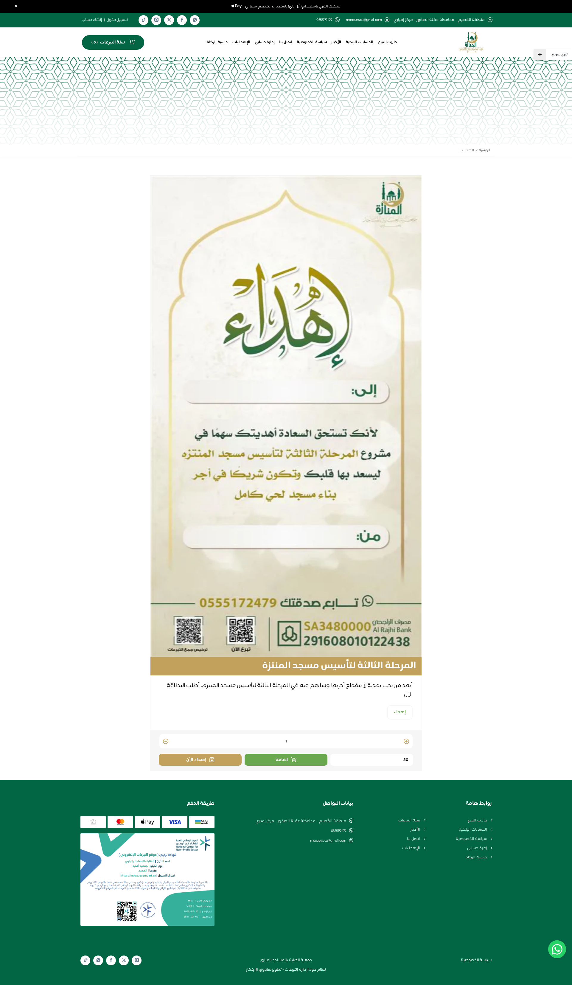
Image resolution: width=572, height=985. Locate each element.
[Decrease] (165, 741)
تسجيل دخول (117, 20)
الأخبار (336, 42)
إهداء (400, 712)
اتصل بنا (285, 42)
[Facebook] (182, 20)
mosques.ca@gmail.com (364, 20)
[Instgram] (156, 20)
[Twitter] (169, 20)
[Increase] (406, 741)
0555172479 (338, 831)
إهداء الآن (196, 760)
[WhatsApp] (195, 20)
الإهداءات (241, 42)
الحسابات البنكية (359, 42)
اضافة (282, 760)
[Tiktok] (143, 20)
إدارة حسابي (265, 42)
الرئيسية (484, 150)
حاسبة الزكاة (217, 42)
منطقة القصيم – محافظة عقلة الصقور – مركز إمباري (301, 821)
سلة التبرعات (409, 820)
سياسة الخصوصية (312, 42)
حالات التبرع (387, 42)
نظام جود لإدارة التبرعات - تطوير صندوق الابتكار (286, 970)
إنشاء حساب (92, 20)
